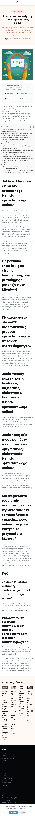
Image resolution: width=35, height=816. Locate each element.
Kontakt (4, 785)
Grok (9, 99)
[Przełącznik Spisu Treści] (31, 126)
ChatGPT (10, 94)
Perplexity (23, 94)
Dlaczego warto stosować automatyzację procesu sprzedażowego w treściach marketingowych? (15, 139)
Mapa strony (6, 783)
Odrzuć (23, 812)
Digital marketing (17, 11)
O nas (4, 776)
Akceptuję (13, 812)
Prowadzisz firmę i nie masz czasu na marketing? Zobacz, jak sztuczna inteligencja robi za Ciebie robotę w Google (5, 712)
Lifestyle (5, 760)
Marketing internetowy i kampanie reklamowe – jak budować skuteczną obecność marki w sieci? (13, 710)
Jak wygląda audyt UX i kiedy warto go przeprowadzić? (30, 702)
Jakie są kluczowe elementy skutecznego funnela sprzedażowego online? (17, 130)
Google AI (20, 99)
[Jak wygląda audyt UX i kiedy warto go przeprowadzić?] (30, 687)
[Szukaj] (2, 3)
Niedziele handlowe (8, 778)
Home (4, 753)
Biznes (4, 756)
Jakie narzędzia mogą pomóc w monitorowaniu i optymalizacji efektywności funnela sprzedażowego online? (17, 152)
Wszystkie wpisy (7, 780)
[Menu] (32, 3)
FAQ (3, 164)
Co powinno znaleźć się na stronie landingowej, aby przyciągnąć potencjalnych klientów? (17, 134)
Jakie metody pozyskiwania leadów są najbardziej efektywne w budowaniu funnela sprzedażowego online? (16, 146)
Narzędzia (5, 763)
